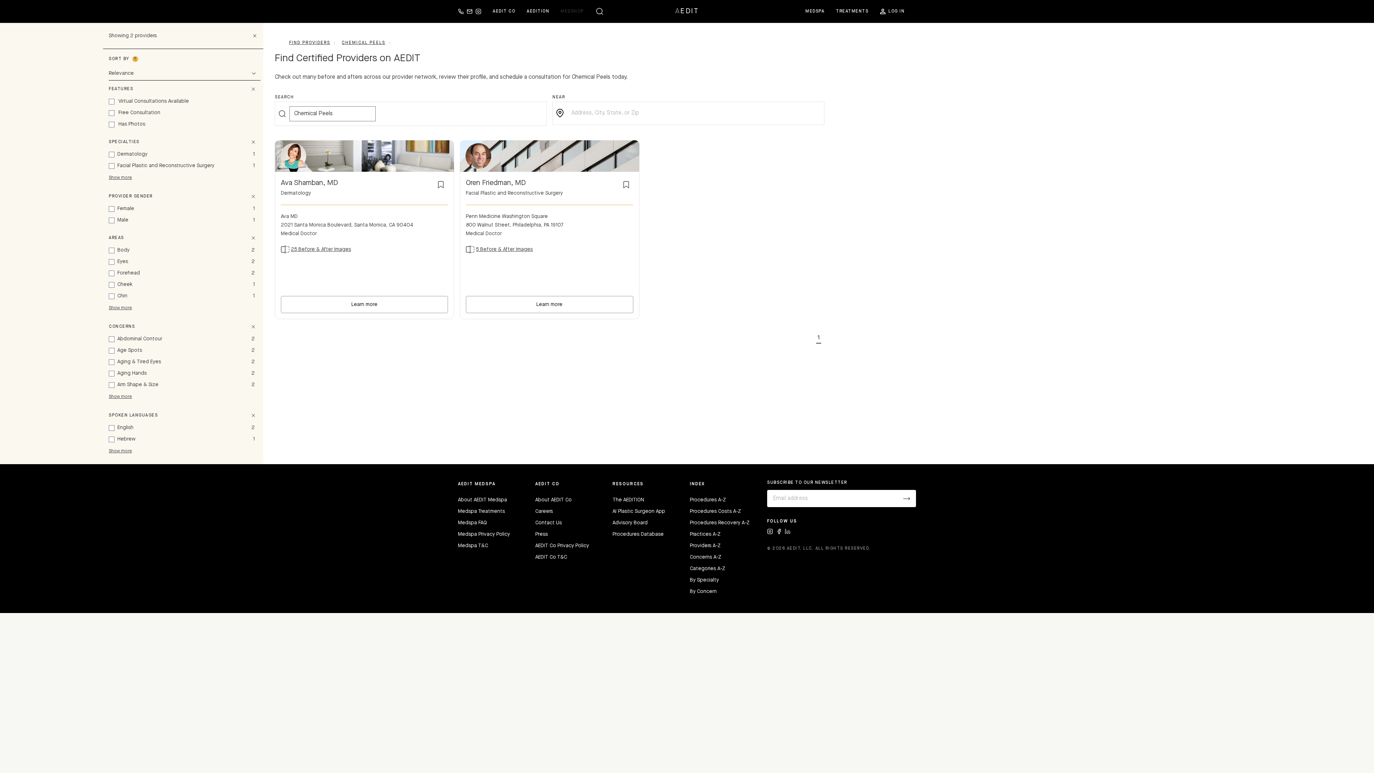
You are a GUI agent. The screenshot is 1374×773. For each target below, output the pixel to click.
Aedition (538, 11)
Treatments (852, 11)
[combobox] (694, 113)
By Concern (703, 591)
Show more (120, 178)
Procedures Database (638, 534)
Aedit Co (504, 11)
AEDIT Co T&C (551, 557)
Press (541, 534)
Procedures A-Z (708, 499)
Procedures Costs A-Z (715, 511)
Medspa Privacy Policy (484, 534)
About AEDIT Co (553, 499)
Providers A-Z (705, 545)
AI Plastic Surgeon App (639, 511)
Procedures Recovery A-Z (720, 522)
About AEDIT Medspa (482, 499)
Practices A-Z (705, 534)
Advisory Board (630, 522)
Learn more (364, 304)
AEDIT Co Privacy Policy (562, 545)
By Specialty (704, 580)
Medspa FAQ (472, 522)
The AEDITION (628, 499)
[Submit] (906, 498)
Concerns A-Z (705, 557)
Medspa (814, 11)
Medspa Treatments (481, 511)
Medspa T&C (473, 545)
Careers (544, 511)
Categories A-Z (707, 568)
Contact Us (548, 522)
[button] (819, 336)
